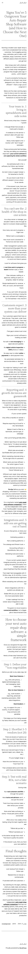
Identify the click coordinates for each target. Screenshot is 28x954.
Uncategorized (6, 923)
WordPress (22, 948)
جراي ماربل (23, 2)
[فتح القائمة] (2, 3)
